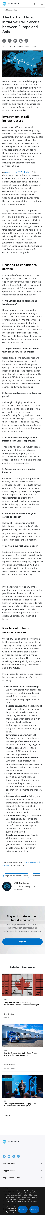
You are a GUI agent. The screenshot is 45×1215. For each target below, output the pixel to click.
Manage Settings (11, 1209)
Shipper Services (9, 1170)
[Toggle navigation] (42, 4)
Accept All (22, 1209)
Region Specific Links (11, 1177)
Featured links (9, 1163)
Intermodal (36, 876)
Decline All (34, 1209)
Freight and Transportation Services (16, 876)
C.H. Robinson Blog (11, 10)
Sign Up (22, 941)
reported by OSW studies (17, 172)
